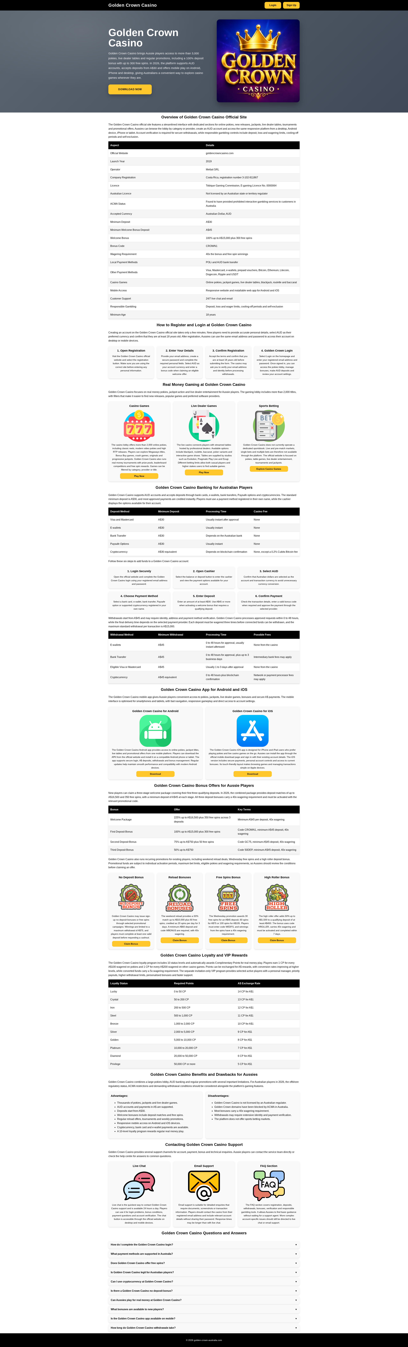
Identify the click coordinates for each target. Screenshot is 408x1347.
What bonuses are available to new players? (137, 1309)
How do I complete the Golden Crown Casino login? (142, 1244)
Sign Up (291, 5)
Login (272, 5)
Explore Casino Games (268, 469)
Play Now (139, 476)
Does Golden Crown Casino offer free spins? (138, 1263)
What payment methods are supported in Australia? (142, 1253)
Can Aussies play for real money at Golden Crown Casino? (146, 1300)
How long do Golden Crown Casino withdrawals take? (143, 1327)
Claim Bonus (131, 944)
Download (155, 774)
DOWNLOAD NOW (130, 89)
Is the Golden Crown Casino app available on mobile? (143, 1318)
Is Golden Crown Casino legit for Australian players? (142, 1272)
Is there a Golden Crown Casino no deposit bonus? (142, 1290)
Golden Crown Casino (132, 5)
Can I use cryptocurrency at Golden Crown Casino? (142, 1281)
